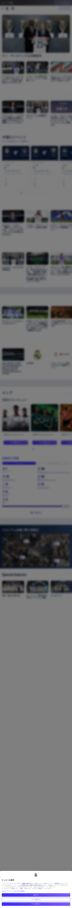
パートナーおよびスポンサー (21, 887)
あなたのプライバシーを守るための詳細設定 (13, 891)
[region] (36, 889)
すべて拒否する (36, 899)
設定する (36, 895)
